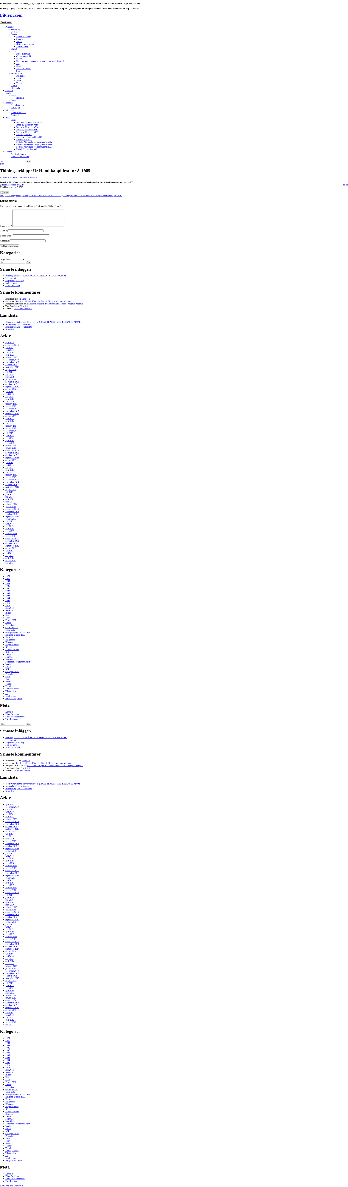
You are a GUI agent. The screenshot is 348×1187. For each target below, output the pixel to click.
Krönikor (9, 90)
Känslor (8, 647)
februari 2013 (11, 533)
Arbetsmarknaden (18, 112)
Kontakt (8, 152)
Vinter (19, 41)
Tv (6, 693)
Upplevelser (10, 696)
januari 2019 (10, 379)
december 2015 (12, 450)
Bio (7, 615)
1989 (7, 591)
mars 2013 (9, 531)
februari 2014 (11, 504)
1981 (7, 578)
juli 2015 (9, 462)
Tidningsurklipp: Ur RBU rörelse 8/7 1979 (26, 195)
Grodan (14, 85)
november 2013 (12, 511)
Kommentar (6, 226)
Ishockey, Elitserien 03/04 (27, 130)
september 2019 (12, 367)
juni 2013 (9, 524)
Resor (7, 676)
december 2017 (12, 409)
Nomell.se (9, 329)
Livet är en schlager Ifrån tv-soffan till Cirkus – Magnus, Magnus (43, 301)
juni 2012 (9, 553)
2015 (7, 603)
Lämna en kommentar (28, 177)
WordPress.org (11, 719)
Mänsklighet (10, 659)
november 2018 (12, 382)
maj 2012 (9, 555)
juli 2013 (9, 521)
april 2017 (9, 421)
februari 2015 (11, 475)
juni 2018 (9, 394)
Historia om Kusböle (25, 44)
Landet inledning (23, 36)
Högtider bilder (11, 644)
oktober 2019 (11, 364)
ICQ (18, 63)
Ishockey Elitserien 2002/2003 (29, 137)
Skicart (14, 49)
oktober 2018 (11, 384)
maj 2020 (9, 352)
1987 (7, 588)
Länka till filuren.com (20, 156)
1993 (7, 596)
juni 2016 (9, 435)
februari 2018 (11, 404)
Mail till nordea (11, 283)
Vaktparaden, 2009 (13, 698)
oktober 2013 (11, 514)
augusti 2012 (10, 548)
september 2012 (12, 546)
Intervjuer (9, 110)
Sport (13, 120)
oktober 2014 (11, 484)
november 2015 (12, 453)
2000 (18, 81)
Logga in (9, 712)
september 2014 (12, 487)
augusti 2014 (10, 489)
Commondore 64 (23, 56)
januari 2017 (10, 428)
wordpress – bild (12, 285)
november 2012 (12, 541)
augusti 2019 (10, 369)
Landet (14, 34)
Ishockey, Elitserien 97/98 (27, 127)
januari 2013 (10, 536)
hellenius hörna (11, 278)
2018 (7, 605)
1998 (18, 78)
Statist (8, 681)
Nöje (7, 669)
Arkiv (7, 117)
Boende (14, 32)
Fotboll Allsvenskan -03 (26, 149)
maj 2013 (9, 526)
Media (8, 93)
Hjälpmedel (10, 640)
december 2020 (12, 345)
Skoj (18, 71)
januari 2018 (10, 406)
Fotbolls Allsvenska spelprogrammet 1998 (34, 144)
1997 (7, 600)
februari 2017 (11, 426)
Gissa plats (10, 630)
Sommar (20, 39)
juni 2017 (9, 418)
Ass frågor (15, 107)
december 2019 (12, 360)
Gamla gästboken (18, 154)
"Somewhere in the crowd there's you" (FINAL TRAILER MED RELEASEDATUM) (42, 322)
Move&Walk (16, 73)
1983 (7, 581)
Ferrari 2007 (10, 620)
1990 (7, 593)
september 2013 (12, 516)
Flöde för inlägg (12, 714)
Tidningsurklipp (12, 689)
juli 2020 (9, 347)
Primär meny (6, 22)
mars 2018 (9, 401)
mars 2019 (9, 377)
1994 (7, 598)
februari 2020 (11, 357)
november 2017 (12, 411)
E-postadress (6, 236)
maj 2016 (9, 438)
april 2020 (9, 355)
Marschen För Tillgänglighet (17, 662)
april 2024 (9, 342)
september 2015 (12, 457)
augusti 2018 (10, 389)
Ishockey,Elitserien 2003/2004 (29, 122)
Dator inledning (23, 54)
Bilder (13, 95)
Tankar (19, 83)
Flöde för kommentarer (15, 717)
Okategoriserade (12, 671)
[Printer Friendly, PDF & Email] (4, 193)
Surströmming (22, 46)
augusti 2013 (10, 519)
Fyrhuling (9, 625)
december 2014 (12, 480)
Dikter (19, 59)
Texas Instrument (23, 68)
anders (15, 177)
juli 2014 (9, 492)
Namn (3, 231)
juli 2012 (9, 551)
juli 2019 (9, 372)
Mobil (8, 667)
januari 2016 (10, 448)
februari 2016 (11, 445)
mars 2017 (9, 423)
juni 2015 (9, 465)
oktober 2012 (11, 543)
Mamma (9, 657)
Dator (13, 51)
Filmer (13, 100)
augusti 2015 (10, 460)
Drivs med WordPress (13, 1186)
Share (345, 185)
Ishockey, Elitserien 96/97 (27, 132)
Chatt (18, 66)
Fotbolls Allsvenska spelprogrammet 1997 (34, 147)
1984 (7, 583)
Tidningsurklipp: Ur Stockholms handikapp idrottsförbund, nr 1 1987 (87, 195)
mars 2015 (9, 472)
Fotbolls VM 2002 (24, 139)
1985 (2, 164)
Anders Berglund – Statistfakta (18, 327)
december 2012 (12, 538)
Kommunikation (12, 649)
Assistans (9, 103)
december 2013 (12, 509)
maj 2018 (9, 396)
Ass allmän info (17, 105)
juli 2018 (9, 391)
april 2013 (9, 528)
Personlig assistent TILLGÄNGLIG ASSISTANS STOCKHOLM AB (36, 276)
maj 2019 (9, 374)
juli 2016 (9, 433)
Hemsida (9, 637)
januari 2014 (10, 506)
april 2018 (9, 399)
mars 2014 (9, 502)
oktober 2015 (11, 455)
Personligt (9, 27)
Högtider (20, 98)
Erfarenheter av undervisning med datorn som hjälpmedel (40, 61)
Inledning (20, 76)
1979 (7, 576)
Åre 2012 (9, 608)
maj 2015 (9, 467)
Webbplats (4, 241)
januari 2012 (10, 560)
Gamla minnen (11, 627)
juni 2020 (9, 350)
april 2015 (9, 470)
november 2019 (12, 362)
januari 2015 (10, 477)
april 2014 (9, 499)
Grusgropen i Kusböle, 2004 (17, 632)
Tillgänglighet (11, 691)
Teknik (8, 686)
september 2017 (12, 413)
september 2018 (12, 387)
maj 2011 (9, 563)
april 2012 (9, 558)
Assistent (15, 115)
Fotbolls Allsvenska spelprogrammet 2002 (34, 142)
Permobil (26, 299)
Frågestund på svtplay (14, 280)
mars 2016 (9, 443)
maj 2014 (9, 497)
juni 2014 (9, 494)
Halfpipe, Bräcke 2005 (15, 635)
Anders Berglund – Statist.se (17, 324)
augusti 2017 (10, 416)
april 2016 (9, 440)
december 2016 (12, 431)
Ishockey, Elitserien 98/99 (27, 125)
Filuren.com (11, 15)
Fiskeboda (15, 88)
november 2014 (12, 482)
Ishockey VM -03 (24, 134)
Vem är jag (15, 29)
